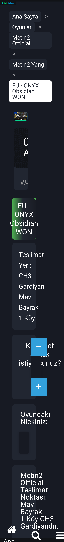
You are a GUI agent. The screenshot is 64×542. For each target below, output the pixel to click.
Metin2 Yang (28, 64)
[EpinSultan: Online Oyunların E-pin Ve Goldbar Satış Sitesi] (8, 3)
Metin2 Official (21, 40)
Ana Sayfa (25, 16)
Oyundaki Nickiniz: (24, 418)
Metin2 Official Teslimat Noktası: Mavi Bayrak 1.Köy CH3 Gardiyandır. (24, 501)
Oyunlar (22, 27)
